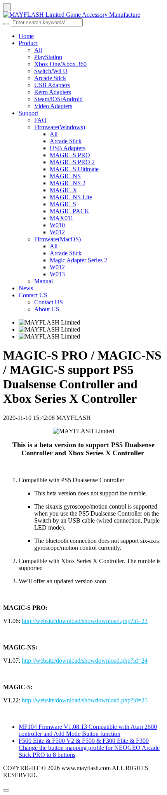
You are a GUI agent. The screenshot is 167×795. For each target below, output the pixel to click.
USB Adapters (52, 85)
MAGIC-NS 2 (67, 183)
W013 (57, 274)
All (38, 50)
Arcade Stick (50, 78)
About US (46, 309)
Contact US (33, 295)
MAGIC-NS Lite (71, 197)
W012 (57, 232)
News (26, 288)
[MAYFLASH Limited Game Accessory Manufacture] (83, 14)
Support (28, 113)
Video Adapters (53, 106)
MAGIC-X (63, 190)
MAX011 (61, 218)
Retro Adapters (52, 92)
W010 (57, 225)
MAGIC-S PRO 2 (72, 162)
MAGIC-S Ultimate (74, 169)
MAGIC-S (63, 204)
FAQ (40, 120)
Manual (43, 281)
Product (28, 43)
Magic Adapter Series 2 (78, 260)
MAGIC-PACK (69, 211)
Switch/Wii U (51, 71)
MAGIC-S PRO (70, 155)
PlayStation (48, 57)
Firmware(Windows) (59, 127)
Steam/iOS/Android (58, 99)
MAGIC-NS (65, 176)
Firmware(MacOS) (57, 239)
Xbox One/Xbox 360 (60, 64)
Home (26, 36)
